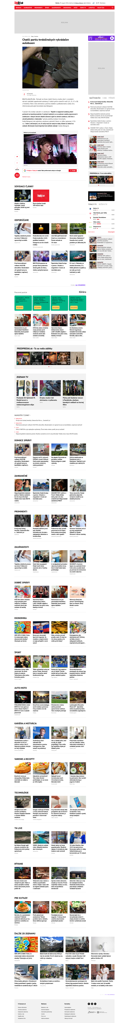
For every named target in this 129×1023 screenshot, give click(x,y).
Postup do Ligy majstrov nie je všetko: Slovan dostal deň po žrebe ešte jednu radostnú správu (59, 672)
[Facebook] (89, 1004)
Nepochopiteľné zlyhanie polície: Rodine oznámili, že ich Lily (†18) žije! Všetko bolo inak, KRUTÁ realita (47, 434)
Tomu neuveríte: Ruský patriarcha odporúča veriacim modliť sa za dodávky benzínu (77, 496)
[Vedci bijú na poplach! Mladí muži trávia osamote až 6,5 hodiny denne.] (41, 556)
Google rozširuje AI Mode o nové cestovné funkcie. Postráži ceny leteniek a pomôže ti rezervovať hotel (41, 813)
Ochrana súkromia (22, 1009)
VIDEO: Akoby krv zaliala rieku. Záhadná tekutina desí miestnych (40, 847)
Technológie (21, 792)
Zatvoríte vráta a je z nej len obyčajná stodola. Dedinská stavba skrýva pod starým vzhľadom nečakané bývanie (77, 884)
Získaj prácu (54, 750)
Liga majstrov (54, 677)
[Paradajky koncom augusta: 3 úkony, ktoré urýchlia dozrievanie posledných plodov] (59, 907)
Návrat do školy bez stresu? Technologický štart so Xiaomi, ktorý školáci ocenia (76, 602)
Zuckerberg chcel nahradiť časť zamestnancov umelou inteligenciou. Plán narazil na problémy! (40, 744)
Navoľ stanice (91, 232)
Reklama (43, 1004)
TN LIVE (18, 828)
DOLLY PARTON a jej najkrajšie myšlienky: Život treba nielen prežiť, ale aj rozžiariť (40, 429)
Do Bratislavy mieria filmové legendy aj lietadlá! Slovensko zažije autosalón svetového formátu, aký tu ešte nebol (78, 332)
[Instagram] (92, 1004)
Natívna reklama (45, 1018)
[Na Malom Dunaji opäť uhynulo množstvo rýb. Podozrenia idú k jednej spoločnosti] (22, 837)
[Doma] (90, 222)
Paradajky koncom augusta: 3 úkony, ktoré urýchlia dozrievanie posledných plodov (58, 918)
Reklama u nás (44, 1007)
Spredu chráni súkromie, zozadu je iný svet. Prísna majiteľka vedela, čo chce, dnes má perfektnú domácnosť (59, 884)
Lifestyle (92, 8)
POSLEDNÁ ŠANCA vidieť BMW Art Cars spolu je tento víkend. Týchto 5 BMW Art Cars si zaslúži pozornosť (22, 709)
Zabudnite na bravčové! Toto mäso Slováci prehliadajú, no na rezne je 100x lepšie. (40, 779)
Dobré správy (22, 582)
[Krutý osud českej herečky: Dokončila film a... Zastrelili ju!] (22, 521)
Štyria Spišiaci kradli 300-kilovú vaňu (39, 204)
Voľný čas (100, 8)
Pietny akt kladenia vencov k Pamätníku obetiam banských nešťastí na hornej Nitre (73, 401)
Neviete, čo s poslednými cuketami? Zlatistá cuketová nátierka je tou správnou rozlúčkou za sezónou (22, 919)
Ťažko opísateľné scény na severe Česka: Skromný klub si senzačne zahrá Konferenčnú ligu (41, 672)
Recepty (16, 924)
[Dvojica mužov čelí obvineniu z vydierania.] (50, 388)
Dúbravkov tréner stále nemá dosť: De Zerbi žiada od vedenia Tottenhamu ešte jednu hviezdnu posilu (21, 673)
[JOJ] (90, 213)
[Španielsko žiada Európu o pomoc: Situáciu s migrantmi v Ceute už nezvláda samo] (41, 485)
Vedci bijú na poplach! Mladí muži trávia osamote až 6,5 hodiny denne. (40, 567)
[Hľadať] (113, 7)
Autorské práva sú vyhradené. (95, 1008)
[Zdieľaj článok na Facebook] (17, 163)
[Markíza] (90, 209)
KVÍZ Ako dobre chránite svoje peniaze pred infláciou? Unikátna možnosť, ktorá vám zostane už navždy (40, 332)
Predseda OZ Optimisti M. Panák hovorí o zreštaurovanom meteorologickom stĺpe (26, 401)
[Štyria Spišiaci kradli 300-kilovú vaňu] (41, 196)
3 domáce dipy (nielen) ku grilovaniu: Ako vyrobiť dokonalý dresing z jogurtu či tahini (78, 779)
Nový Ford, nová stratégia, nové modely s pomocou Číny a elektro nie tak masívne (41, 708)
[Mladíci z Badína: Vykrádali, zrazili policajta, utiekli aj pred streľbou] (22, 196)
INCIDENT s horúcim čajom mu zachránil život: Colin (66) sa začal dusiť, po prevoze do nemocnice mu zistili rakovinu (78, 568)
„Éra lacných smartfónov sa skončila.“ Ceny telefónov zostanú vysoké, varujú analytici (78, 812)
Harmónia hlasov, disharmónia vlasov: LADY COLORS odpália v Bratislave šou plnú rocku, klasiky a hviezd (59, 332)
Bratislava (72, 465)
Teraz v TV (92, 204)
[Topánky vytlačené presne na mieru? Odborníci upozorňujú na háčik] (22, 556)
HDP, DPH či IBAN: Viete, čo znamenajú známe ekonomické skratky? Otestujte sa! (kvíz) (22, 638)
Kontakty (67, 1004)
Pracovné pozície (20, 292)
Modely (34, 712)
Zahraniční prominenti (56, 536)
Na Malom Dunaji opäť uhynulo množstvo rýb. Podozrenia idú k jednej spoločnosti (21, 848)
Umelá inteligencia (37, 819)
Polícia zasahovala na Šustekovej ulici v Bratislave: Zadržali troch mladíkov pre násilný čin (77, 460)
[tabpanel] (101, 117)
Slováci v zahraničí (74, 679)
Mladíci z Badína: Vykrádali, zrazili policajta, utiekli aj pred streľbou (21, 206)
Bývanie (18, 863)
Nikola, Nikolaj (79, 3)
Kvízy (75, 8)
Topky (32, 36)
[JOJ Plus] (90, 227)
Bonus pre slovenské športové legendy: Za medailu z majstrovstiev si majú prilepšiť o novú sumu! (40, 639)
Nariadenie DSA (22, 1018)
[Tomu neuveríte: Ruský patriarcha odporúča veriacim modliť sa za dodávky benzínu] (78, 485)
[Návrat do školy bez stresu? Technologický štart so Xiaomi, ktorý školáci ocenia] (78, 592)
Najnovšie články (22, 415)
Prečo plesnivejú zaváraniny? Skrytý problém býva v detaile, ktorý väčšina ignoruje (40, 918)
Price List (43, 1016)
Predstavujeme (73, 712)
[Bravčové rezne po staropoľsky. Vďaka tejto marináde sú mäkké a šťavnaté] (22, 768)
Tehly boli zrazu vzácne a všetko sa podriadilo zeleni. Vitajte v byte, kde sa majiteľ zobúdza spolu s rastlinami (41, 884)
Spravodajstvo (67, 1007)
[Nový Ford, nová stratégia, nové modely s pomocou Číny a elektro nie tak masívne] (41, 697)
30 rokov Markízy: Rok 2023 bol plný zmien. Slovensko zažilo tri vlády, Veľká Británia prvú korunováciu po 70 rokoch (78, 849)
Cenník (42, 1014)
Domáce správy (23, 440)
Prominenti (38, 8)
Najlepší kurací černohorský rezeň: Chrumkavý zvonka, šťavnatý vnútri (57, 779)
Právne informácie (22, 1007)
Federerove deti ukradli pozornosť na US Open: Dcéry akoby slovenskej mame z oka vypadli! (58, 531)
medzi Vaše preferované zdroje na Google (44, 170)
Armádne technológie (19, 819)
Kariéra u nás (21, 1014)
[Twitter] (95, 1004)
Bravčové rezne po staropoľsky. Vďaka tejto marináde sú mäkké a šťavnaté (21, 779)
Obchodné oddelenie (69, 1012)
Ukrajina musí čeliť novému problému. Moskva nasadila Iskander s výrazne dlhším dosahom (22, 813)
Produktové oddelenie (69, 1009)
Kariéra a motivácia (25, 723)
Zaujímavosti (56, 8)
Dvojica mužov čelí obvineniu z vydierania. (48, 399)
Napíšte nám (21, 1016)
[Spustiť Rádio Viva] (101, 37)
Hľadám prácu (73, 748)
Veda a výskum (54, 817)
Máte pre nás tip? (68, 1018)
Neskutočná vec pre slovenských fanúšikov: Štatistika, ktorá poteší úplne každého (21, 331)
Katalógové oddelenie (69, 1014)
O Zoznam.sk (22, 1004)
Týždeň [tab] (111, 98)
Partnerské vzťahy (102, 193)
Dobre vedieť (17, 335)
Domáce (18, 8)
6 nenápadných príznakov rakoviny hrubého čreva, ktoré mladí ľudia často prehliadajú (59, 567)
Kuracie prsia (54, 784)
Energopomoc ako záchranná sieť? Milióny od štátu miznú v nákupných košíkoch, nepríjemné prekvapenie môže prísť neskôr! (77, 639)
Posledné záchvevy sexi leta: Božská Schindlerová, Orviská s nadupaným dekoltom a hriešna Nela (40, 532)
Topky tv (83, 8)
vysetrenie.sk (54, 572)
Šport (47, 8)
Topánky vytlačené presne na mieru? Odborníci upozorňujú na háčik (22, 566)
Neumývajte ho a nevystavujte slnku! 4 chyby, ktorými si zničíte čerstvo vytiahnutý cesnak (78, 918)
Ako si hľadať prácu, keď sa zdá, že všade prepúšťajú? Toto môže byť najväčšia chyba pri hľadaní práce (58, 744)
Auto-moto (20, 687)
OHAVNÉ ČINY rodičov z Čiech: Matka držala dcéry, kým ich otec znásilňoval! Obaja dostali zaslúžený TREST (59, 497)
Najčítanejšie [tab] (95, 98)
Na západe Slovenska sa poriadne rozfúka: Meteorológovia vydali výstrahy (58, 460)
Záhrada (53, 923)
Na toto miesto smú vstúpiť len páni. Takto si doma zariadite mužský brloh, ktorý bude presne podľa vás (22, 884)
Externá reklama (45, 1009)
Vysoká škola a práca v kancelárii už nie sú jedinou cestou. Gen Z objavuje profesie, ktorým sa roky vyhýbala (22, 744)
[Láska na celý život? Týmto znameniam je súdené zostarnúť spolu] (93, 196)
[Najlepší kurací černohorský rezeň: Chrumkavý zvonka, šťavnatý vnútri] (59, 768)
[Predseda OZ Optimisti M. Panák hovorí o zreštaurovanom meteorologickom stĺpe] (27, 388)
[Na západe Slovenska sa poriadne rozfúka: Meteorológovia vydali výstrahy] (59, 450)
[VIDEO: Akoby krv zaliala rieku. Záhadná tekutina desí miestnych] (41, 837)
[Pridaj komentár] (17, 156)
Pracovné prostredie (18, 750)
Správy (18, 407)
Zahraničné (28, 8)
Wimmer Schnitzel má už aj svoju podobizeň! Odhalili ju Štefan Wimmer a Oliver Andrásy (78, 531)
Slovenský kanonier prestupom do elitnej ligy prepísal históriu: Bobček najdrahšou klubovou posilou (78, 673)
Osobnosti (16, 534)
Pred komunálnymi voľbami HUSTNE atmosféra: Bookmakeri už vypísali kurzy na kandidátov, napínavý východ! (49, 425)
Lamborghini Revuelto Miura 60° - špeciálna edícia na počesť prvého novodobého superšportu (77, 708)
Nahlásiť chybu (26, 177)
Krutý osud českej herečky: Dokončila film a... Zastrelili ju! (33, 420)
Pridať (73, 170)
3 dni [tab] (104, 98)
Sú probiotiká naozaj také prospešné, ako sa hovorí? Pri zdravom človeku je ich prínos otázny (59, 812)
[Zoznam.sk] (92, 1012)
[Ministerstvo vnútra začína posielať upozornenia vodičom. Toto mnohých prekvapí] (59, 697)
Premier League (17, 679)
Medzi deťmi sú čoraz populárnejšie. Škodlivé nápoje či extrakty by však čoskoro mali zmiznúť (59, 848)
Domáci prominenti (37, 538)
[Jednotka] (90, 218)
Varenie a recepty (24, 759)
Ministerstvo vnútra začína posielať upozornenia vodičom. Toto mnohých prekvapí (58, 708)
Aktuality (35, 750)
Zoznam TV (22, 377)
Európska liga (36, 677)
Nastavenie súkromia (23, 1012)
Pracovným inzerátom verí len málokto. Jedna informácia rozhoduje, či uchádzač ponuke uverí (77, 743)
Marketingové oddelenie (70, 1016)
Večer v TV (103, 204)
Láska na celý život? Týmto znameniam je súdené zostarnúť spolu (104, 196)
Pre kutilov (21, 898)
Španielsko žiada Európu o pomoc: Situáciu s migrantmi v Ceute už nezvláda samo (40, 496)
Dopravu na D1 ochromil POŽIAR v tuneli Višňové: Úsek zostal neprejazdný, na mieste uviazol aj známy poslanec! (41, 461)
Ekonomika (67, 8)
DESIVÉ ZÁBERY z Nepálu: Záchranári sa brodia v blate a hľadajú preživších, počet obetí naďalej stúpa (104, 265)
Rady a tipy (72, 784)
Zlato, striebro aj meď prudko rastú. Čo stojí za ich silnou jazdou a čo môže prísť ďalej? (58, 638)
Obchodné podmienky (46, 1012)
